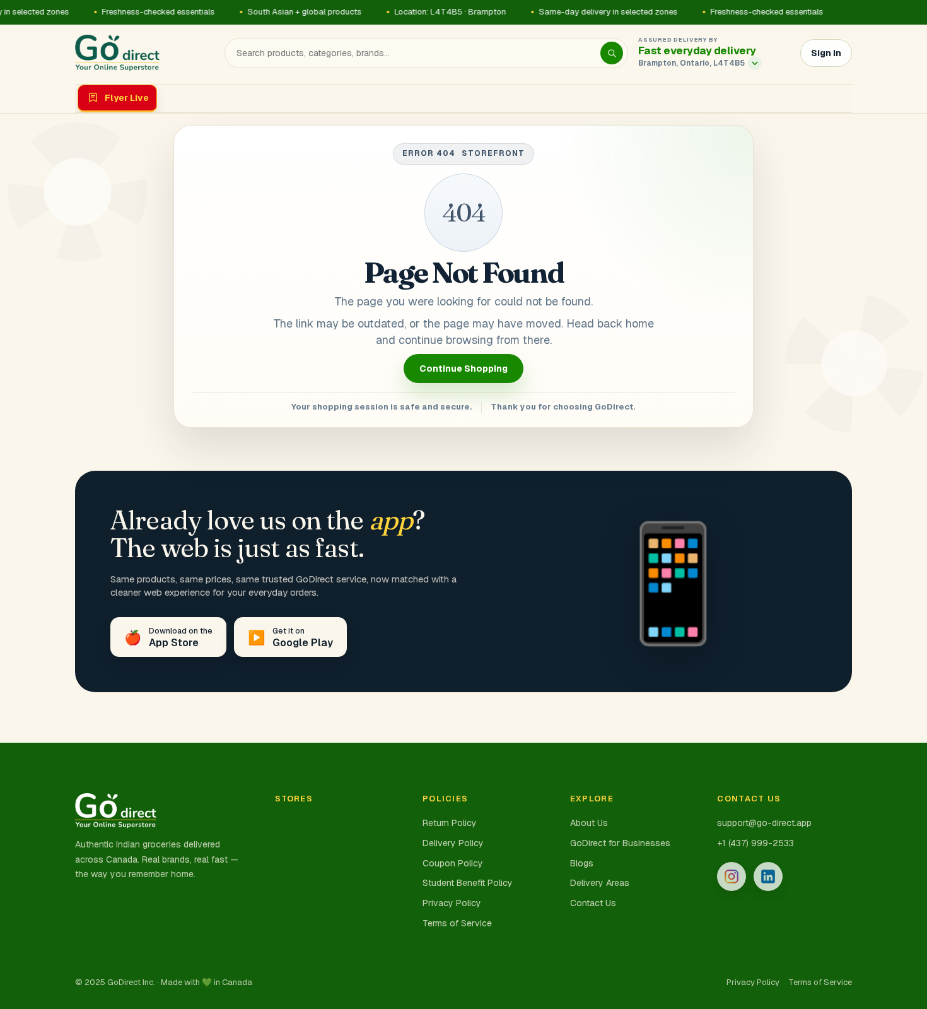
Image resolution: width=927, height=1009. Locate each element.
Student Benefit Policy (468, 882)
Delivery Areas (599, 882)
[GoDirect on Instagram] (731, 876)
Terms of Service (457, 923)
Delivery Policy (453, 843)
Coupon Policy (453, 863)
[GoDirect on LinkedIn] (768, 876)
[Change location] (755, 63)
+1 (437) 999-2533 (755, 843)
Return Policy (450, 823)
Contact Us (593, 903)
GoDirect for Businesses (620, 843)
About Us (589, 823)
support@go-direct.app (764, 823)
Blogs (581, 863)
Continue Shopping (463, 368)
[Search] (611, 53)
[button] (712, 63)
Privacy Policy (452, 903)
